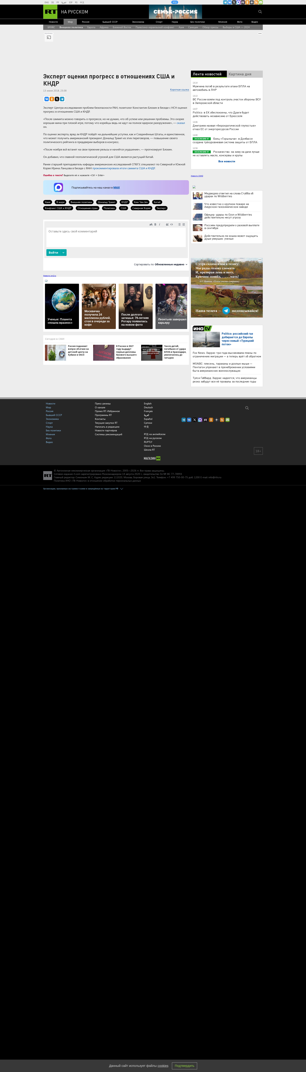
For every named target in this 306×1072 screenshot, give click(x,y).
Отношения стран (88, 208)
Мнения (222, 21)
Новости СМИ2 (197, 176)
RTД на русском (153, 438)
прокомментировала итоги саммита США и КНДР (123, 168)
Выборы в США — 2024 (236, 27)
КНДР (124, 202)
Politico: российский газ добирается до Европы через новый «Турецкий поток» (238, 339)
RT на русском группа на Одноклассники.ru (247, 2)
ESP (70, 2)
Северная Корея (141, 208)
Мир (70, 21)
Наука (175, 21)
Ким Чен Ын (141, 202)
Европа (91, 27)
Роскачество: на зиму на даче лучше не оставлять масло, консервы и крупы (226, 153)
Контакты (100, 419)
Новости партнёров (106, 430)
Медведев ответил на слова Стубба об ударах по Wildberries (228, 195)
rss (256, 2)
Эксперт (161, 208)
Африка (104, 27)
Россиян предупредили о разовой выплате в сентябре (231, 226)
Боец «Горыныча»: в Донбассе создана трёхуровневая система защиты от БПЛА (225, 140)
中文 (82, 2)
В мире (60, 202)
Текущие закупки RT (106, 422)
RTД (175, 2)
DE (52, 2)
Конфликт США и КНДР (58, 208)
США (123, 208)
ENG (47, 2)
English (148, 403)
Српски (148, 423)
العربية (63, 2)
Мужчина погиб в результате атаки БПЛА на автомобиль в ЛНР (221, 88)
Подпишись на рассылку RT (261, 2)
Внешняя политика (71, 27)
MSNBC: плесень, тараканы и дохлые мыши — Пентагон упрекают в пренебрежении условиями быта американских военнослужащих (224, 367)
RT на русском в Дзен (252, 2)
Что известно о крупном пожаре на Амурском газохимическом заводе (226, 205)
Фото (239, 21)
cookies (163, 1066)
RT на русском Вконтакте (230, 2)
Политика (109, 208)
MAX (116, 187)
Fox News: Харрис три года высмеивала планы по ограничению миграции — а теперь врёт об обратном (227, 354)
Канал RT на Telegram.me (225, 2)
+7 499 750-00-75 (177, 477)
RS (76, 2)
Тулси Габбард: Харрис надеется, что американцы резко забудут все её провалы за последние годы (225, 379)
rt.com (76, 474)
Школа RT (149, 449)
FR (57, 2)
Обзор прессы (210, 27)
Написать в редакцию (107, 426)
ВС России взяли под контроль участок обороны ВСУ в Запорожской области (227, 101)
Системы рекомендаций (108, 434)
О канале (100, 407)
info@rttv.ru (214, 477)
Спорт (159, 21)
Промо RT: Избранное (107, 411)
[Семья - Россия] (175, 12)
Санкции (193, 27)
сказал (181, 123)
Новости (53, 21)
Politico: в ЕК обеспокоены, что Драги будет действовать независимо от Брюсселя (221, 114)
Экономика (138, 21)
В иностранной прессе (203, 328)
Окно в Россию (152, 445)
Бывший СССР (110, 21)
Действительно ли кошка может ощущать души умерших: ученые (231, 237)
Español (148, 419)
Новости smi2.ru (49, 275)
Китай (157, 202)
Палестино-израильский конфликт (155, 27)
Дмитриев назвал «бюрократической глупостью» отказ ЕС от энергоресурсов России (224, 127)
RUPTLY (148, 442)
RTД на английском (154, 434)
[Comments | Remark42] (116, 244)
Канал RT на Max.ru (238, 2)
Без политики (197, 21)
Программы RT (103, 415)
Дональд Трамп (106, 202)
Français (148, 411)
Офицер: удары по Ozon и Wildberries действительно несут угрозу (228, 216)
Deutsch (148, 407)
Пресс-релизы (103, 403)
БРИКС (51, 27)
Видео (254, 21)
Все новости (226, 161)
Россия (85, 21)
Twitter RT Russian (234, 2)
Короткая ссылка (179, 89)
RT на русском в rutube (243, 2)
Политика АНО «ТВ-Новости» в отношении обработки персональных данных (97, 480)
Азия (181, 27)
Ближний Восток (122, 27)
